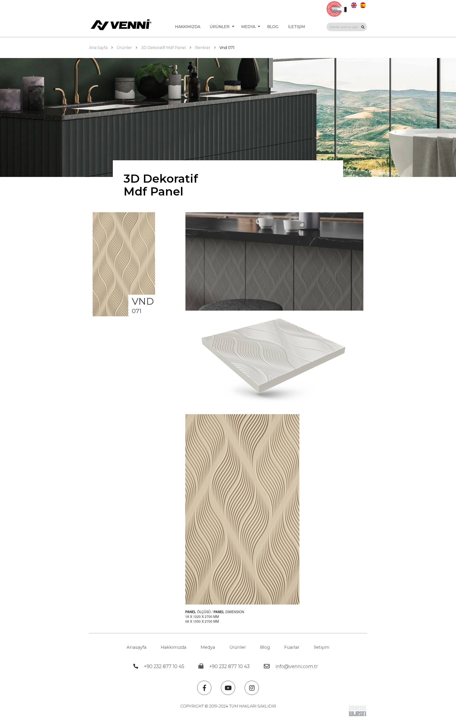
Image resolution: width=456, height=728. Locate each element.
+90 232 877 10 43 (229, 666)
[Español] (363, 4)
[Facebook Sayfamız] (204, 688)
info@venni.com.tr (297, 666)
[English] (354, 4)
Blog (265, 647)
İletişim (321, 647)
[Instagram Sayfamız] (252, 688)
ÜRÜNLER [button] (219, 26)
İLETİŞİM (296, 26)
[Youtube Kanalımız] (228, 688)
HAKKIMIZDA (187, 26)
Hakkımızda (173, 647)
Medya (208, 647)
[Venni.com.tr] (121, 25)
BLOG (273, 26)
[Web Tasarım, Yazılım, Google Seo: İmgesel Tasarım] (357, 710)
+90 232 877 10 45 (164, 666)
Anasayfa (137, 647)
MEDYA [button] (248, 26)
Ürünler (237, 647)
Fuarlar (291, 647)
